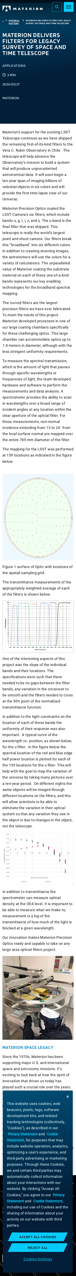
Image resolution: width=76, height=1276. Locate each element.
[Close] (67, 1096)
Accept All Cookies (37, 1237)
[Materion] (22, 8)
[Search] (57, 7)
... (3, 20)
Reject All (38, 1247)
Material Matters (14, 22)
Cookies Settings (38, 1259)
